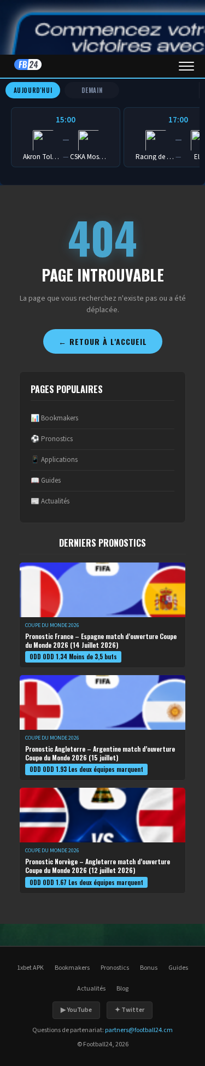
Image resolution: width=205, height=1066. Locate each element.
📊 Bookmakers (54, 418)
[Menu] (186, 66)
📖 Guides (46, 480)
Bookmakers (72, 968)
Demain (92, 90)
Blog (122, 988)
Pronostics (115, 968)
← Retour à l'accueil (102, 341)
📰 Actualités (50, 501)
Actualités (91, 988)
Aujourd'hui (33, 90)
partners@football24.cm (139, 1030)
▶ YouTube (76, 1010)
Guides (178, 968)
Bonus (148, 968)
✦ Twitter (129, 1010)
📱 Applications (54, 460)
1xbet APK (30, 968)
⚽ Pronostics (52, 439)
